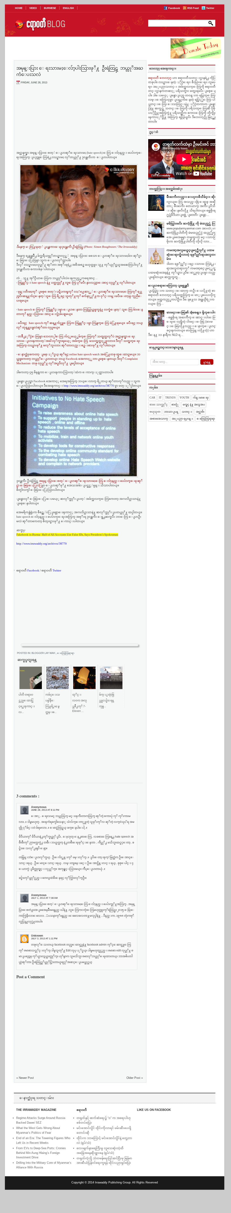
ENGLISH (68, 8)
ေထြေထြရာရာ (65, 653)
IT (160, 397)
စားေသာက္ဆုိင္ (159, 404)
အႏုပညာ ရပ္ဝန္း (182, 418)
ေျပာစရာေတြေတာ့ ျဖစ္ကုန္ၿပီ (168, 285)
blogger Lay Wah (44, 653)
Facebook (174, 8)
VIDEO (33, 8)
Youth (184, 397)
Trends (170, 397)
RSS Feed (193, 8)
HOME (18, 8)
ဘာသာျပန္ (171, 411)
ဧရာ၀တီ (27, 570)
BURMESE (50, 8)
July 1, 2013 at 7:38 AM (44, 898)
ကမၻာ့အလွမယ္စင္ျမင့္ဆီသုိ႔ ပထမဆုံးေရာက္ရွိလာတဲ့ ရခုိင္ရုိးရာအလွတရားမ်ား (193, 254)
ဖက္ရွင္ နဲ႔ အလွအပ (194, 404)
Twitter (210, 8)
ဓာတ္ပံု (175, 404)
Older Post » (134, 1077)
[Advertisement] (79, 121)
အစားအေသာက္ (159, 418)
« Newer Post (25, 1077)
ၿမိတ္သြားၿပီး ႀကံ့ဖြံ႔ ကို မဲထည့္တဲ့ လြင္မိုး (193, 223)
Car (152, 397)
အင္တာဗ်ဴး (200, 411)
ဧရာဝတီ (51, 570)
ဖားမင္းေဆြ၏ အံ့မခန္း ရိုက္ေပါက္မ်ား (193, 312)
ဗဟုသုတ (155, 411)
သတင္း (187, 411)
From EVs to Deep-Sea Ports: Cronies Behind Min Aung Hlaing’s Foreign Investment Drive (41, 1152)
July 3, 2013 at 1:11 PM (44, 938)
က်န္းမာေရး (201, 397)
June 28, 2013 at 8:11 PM (45, 810)
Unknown (37, 935)
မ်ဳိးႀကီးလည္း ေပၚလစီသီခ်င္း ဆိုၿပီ (193, 196)
